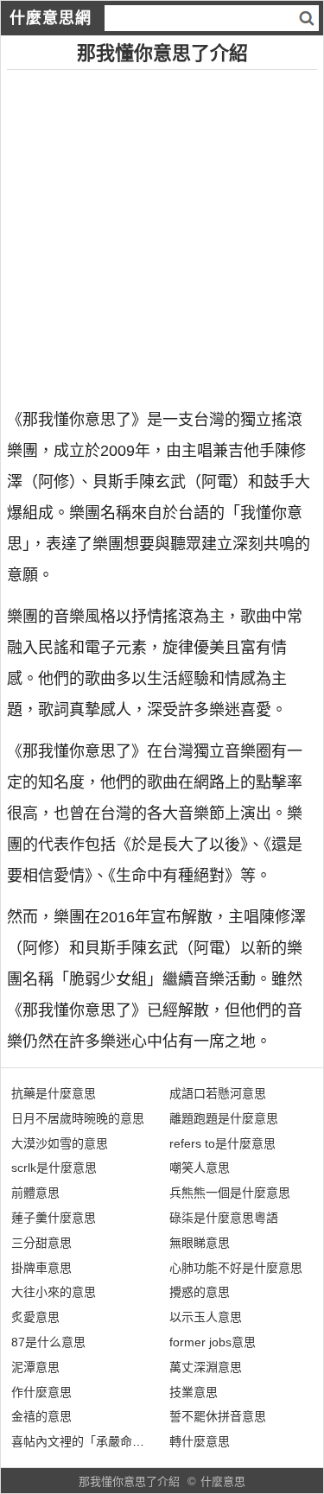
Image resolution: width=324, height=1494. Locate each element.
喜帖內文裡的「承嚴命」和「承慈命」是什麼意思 (144, 1441)
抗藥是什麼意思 (53, 1093)
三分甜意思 (41, 1243)
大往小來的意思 (53, 1292)
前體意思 (35, 1193)
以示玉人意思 (205, 1317)
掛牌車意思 (41, 1268)
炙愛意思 (35, 1317)
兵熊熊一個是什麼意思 (229, 1193)
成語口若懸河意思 (217, 1093)
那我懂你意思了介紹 (129, 1481)
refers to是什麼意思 (222, 1143)
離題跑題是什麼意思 (223, 1118)
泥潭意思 (35, 1367)
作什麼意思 (41, 1392)
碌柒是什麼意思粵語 (223, 1218)
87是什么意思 (48, 1342)
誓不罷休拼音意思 (217, 1416)
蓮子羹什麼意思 (53, 1218)
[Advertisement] (162, 232)
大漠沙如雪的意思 (59, 1143)
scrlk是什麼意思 (54, 1167)
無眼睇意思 (199, 1243)
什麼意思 (222, 1481)
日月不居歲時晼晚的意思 (77, 1118)
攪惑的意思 (199, 1292)
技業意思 (193, 1392)
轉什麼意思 (199, 1441)
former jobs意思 (212, 1342)
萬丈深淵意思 (205, 1367)
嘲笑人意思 (199, 1167)
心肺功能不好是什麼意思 (235, 1268)
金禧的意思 (41, 1416)
